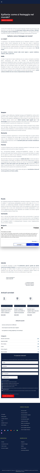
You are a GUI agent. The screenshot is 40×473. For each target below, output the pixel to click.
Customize (19, 244)
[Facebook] (1, 430)
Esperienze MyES (20, 341)
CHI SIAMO (3, 414)
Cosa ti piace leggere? (5, 380)
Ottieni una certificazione (25, 423)
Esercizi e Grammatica (7, 20)
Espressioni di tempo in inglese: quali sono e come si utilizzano (6, 311)
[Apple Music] (1, 433)
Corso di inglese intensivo (25, 429)
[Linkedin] (8, 430)
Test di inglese (23, 448)
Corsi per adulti (23, 410)
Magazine (22, 441)
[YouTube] (11, 430)
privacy (23, 471)
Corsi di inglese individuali (25, 427)
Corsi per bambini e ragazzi (26, 414)
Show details (34, 241)
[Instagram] (4, 430)
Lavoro (20, 346)
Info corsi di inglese (4, 448)
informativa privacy (6, 389)
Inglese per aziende (24, 421)
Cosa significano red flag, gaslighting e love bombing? (12, 330)
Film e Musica (20, 343)
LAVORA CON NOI (4, 418)
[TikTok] (14, 430)
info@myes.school (19, 471)
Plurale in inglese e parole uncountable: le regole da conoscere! (19, 311)
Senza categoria (20, 349)
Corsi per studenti (24, 412)
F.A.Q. (2, 420)
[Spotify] (17, 430)
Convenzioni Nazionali (25, 450)
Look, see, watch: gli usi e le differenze (9, 324)
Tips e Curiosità (20, 351)
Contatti (2, 441)
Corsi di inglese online (25, 425)
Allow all (32, 244)
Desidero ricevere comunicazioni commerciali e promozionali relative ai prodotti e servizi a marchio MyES (19, 390)
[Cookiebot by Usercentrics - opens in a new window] (34, 228)
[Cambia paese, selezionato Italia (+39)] (3, 373)
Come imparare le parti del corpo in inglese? (10, 327)
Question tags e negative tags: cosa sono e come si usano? (33, 311)
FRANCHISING (3, 416)
